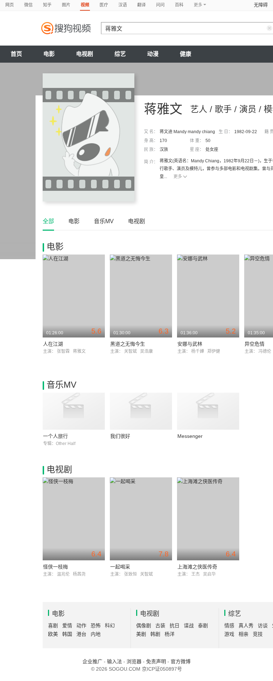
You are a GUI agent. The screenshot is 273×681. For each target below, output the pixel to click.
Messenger (190, 436)
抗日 (175, 625)
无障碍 (261, 4)
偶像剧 (143, 625)
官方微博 (181, 661)
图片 (66, 4)
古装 (160, 625)
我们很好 (120, 436)
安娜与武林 (189, 344)
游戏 (229, 634)
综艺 (120, 54)
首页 (16, 54)
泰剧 (203, 625)
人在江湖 (53, 344)
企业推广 (92, 661)
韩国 (67, 634)
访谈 (263, 625)
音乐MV (104, 221)
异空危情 (254, 344)
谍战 (189, 625)
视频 (85, 4)
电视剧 (84, 54)
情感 (229, 625)
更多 (177, 176)
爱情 (67, 625)
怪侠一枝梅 (55, 567)
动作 (81, 625)
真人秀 (246, 625)
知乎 (47, 4)
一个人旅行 (55, 436)
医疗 (104, 4)
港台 (81, 634)
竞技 (258, 634)
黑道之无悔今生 (127, 344)
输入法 (114, 661)
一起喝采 (120, 567)
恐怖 (96, 625)
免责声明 (156, 661)
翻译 (141, 4)
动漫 (153, 54)
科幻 (110, 625)
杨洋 (170, 634)
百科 (179, 4)
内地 (96, 634)
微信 (28, 4)
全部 (48, 221)
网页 (9, 4)
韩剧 (155, 634)
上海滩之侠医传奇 (197, 567)
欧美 (53, 634)
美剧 (141, 634)
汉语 (122, 4)
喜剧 (53, 625)
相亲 (243, 634)
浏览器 (134, 661)
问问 (160, 4)
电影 (49, 54)
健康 (185, 54)
